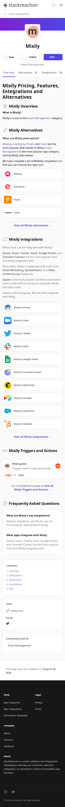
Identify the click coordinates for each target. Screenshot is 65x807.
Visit (53, 57)
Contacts (8, 739)
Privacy (38, 702)
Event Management (32, 64)
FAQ (11, 588)
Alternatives (15, 579)
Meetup (7, 144)
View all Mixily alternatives (32, 225)
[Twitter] (8, 623)
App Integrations (13, 708)
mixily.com (17, 611)
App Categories (12, 702)
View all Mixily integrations (32, 436)
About (7, 733)
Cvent (43, 144)
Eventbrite (19, 144)
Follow (32, 57)
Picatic (30, 144)
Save (11, 57)
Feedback (9, 746)
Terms (38, 708)
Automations (15, 584)
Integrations (15, 575)
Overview (14, 570)
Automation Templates (16, 715)
